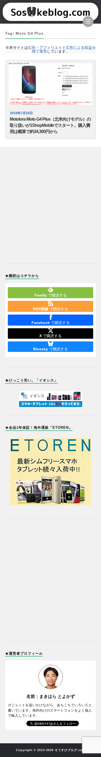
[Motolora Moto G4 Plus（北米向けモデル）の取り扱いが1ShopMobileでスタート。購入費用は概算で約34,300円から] (51, 84)
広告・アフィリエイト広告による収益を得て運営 (62, 49)
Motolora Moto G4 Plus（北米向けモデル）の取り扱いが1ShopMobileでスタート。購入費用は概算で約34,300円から (50, 125)
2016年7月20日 (21, 113)
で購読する (50, 295)
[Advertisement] (50, 202)
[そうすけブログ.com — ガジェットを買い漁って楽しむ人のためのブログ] (51, 12)
